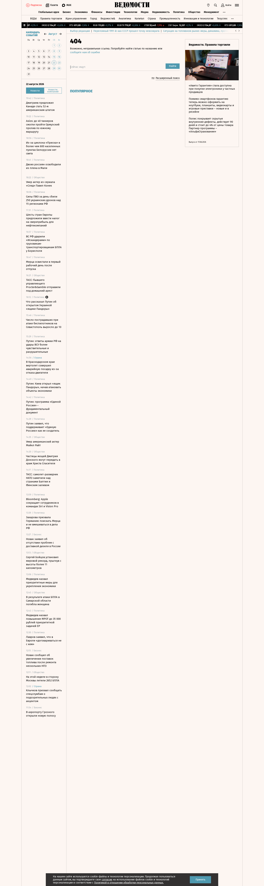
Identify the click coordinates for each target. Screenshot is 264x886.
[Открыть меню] (237, 5)
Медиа (145, 12)
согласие (107, 879)
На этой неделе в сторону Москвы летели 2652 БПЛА (42, 678)
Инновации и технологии (198, 18)
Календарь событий (33, 34)
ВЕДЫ (33, 18)
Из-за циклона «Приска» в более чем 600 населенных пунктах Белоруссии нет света (43, 148)
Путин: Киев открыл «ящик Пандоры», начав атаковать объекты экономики (43, 387)
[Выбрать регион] (208, 5)
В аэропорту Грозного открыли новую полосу (41, 713)
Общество (194, 12)
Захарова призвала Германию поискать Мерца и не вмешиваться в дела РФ (43, 523)
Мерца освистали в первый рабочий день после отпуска (43, 265)
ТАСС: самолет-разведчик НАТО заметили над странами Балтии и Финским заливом (42, 480)
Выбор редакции (80, 31)
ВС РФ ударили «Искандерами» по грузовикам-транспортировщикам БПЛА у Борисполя (44, 243)
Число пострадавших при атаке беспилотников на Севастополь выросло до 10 (43, 323)
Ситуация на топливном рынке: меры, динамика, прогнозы (197, 31)
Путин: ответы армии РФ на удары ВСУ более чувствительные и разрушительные (43, 346)
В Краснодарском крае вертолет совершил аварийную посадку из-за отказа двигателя (42, 367)
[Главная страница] (132, 5)
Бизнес (67, 12)
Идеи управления (76, 18)
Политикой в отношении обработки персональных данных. (129, 882)
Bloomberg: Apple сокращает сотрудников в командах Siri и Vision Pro (42, 503)
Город (93, 18)
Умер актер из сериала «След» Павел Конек (40, 183)
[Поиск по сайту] (215, 5)
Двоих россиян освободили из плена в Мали (43, 166)
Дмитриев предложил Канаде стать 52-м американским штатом (40, 106)
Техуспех (222, 18)
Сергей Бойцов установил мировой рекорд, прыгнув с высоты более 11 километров (43, 563)
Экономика (81, 12)
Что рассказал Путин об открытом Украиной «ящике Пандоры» (41, 305)
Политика (179, 12)
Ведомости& (108, 18)
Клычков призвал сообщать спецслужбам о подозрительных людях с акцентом (44, 696)
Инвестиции (113, 12)
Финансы (96, 12)
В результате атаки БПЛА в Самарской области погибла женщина (43, 600)
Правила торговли (51, 18)
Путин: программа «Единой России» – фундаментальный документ (43, 407)
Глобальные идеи (48, 12)
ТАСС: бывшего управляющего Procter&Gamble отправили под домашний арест (43, 285)
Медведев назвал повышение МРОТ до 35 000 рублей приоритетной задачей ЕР (43, 621)
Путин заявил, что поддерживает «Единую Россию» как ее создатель (42, 427)
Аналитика (125, 18)
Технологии (130, 12)
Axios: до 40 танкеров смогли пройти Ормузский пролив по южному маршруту (42, 126)
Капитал (139, 18)
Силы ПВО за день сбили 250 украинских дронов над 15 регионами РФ (43, 200)
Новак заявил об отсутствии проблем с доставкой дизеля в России (43, 542)
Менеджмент (211, 12)
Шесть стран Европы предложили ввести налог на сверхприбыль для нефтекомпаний (42, 220)
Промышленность (169, 18)
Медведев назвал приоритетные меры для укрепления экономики (41, 582)
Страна (152, 18)
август (52, 34)
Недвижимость (161, 12)
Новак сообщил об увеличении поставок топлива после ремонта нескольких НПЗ (41, 660)
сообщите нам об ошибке (85, 52)
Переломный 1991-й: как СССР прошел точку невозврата (126, 31)
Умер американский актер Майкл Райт (42, 443)
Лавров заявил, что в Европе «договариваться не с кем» (43, 640)
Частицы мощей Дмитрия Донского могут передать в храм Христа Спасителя (43, 460)
